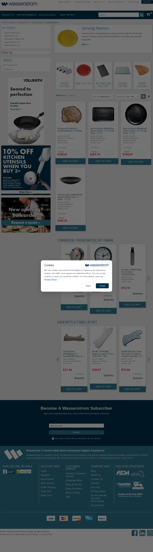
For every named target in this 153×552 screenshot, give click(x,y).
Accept (102, 286)
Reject (88, 286)
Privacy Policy (50, 279)
